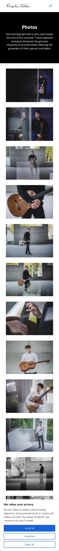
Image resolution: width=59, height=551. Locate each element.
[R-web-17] (29, 217)
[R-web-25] (29, 295)
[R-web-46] (29, 450)
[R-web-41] (29, 373)
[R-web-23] (29, 256)
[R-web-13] (29, 178)
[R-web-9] (29, 140)
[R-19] (29, 489)
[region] (29, 525)
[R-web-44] (29, 412)
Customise (29, 536)
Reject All (29, 544)
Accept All (29, 528)
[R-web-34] (29, 334)
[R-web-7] (29, 101)
